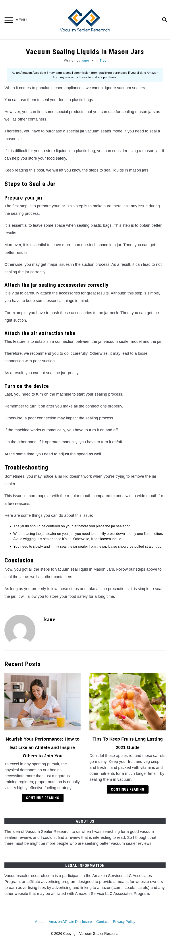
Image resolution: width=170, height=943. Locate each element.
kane (85, 60)
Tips (103, 60)
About (39, 922)
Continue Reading (42, 798)
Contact (102, 922)
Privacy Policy (124, 922)
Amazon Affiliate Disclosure (70, 922)
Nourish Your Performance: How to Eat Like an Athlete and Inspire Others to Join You (42, 747)
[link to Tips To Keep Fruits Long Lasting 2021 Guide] (127, 701)
